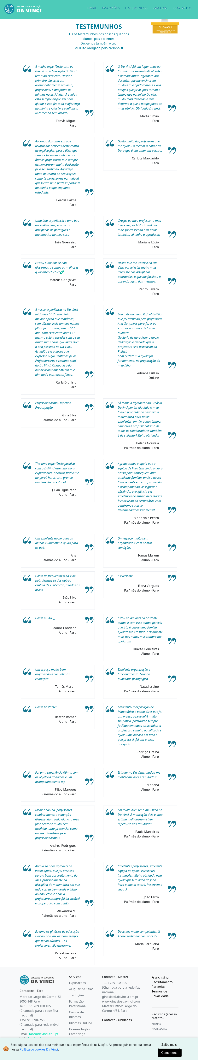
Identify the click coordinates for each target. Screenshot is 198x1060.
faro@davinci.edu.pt (43, 1034)
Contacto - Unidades (117, 1020)
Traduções (76, 995)
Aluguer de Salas (81, 989)
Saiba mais (169, 1044)
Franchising (160, 977)
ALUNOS (156, 1024)
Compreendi (169, 1052)
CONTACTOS (182, 8)
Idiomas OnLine (80, 1023)
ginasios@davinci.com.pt (120, 997)
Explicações (77, 983)
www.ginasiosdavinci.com (121, 1001)
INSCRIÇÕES (111, 8)
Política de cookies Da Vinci (39, 1049)
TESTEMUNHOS (136, 8)
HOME (92, 8)
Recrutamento (162, 982)
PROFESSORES (159, 1028)
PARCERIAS (160, 8)
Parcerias (158, 987)
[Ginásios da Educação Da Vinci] (37, 980)
